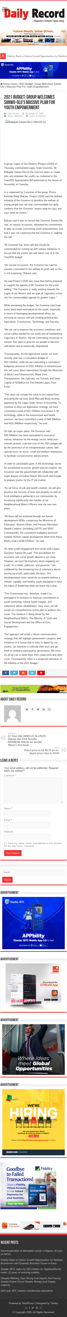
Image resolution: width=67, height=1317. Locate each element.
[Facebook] (29, 1308)
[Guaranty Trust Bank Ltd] (33, 1225)
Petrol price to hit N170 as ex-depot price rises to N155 (41, 750)
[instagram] (40, 1308)
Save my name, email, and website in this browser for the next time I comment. (33, 844)
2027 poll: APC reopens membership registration (27, 1290)
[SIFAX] (33, 37)
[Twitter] (32, 1308)
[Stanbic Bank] (33, 70)
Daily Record (13, 113)
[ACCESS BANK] (33, 688)
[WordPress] (37, 1308)
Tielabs (54, 1303)
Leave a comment (38, 116)
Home (6, 84)
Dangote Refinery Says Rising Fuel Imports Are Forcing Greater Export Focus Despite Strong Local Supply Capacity (30, 1281)
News (14, 84)
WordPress (28, 1303)
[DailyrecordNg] (33, 13)
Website (8, 831)
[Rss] (26, 1308)
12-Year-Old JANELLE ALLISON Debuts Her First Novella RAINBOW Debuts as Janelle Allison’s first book (27, 739)
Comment (10, 775)
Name (8, 808)
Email (8, 820)
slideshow (18, 116)
